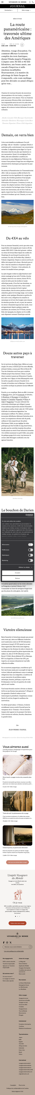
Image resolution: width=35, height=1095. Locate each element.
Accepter (17, 572)
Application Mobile (24, 966)
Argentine (10, 402)
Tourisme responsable (9, 963)
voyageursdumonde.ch (25, 1067)
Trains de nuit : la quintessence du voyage (15, 813)
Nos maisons (22, 980)
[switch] (30, 550)
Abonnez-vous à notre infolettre (13, 947)
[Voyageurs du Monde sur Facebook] (4, 942)
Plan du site (22, 1085)
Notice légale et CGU (17, 1091)
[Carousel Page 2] (17, 916)
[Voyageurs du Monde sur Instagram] (7, 942)
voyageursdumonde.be (25, 1065)
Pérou (26, 399)
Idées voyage (17, 19)
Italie (20, 1039)
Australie (21, 1043)
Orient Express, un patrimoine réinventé (15, 847)
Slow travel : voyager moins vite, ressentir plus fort (17, 778)
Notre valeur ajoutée (8, 981)
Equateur (19, 399)
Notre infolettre (23, 963)
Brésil (20, 1052)
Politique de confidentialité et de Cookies (18, 1088)
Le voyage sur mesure (9, 978)
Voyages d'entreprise (24, 968)
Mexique (6, 395)
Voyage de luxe (23, 1009)
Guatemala (20, 395)
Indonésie (21, 1048)
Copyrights (13, 1085)
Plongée (21, 1015)
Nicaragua (14, 397)
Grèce (20, 1054)
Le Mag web (22, 961)
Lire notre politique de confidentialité (14, 951)
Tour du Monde (23, 1011)
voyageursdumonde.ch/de (26, 1069)
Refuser (17, 578)
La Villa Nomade (23, 987)
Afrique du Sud (23, 1046)
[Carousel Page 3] (19, 916)
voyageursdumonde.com (25, 1071)
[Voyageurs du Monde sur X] (11, 942)
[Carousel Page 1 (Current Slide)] (15, 916)
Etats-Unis (17, 364)
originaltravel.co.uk (24, 1074)
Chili (3, 402)
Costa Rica (23, 397)
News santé (22, 974)
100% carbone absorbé (9, 961)
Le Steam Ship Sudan (24, 983)
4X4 (20, 274)
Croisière (21, 1006)
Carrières (21, 1026)
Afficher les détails (24, 567)
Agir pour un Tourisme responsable (9, 966)
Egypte (21, 1041)
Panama (3, 399)
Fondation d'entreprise (25, 1024)
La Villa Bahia (22, 989)
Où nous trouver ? (7, 976)
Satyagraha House (24, 985)
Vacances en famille (24, 1000)
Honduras (6, 397)
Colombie (12, 399)
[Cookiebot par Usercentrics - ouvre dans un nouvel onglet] (25, 515)
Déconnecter (22, 1013)
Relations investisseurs (25, 1028)
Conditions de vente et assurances (25, 971)
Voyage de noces (23, 998)
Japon (20, 1037)
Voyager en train (23, 1002)
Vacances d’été (23, 1004)
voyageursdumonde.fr (25, 1063)
